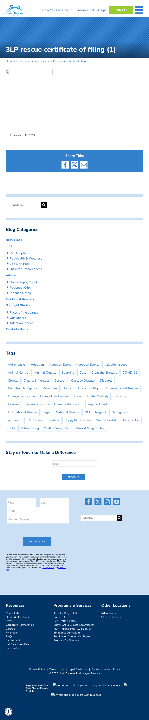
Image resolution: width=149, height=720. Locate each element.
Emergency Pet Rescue (122, 388)
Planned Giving (20, 293)
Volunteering (30, 428)
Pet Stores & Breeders (43, 420)
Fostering (120, 396)
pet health (15, 420)
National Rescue (67, 412)
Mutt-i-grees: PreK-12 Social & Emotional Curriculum (72, 630)
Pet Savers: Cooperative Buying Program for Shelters (72, 638)
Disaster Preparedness (26, 269)
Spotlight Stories (18, 305)
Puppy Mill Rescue (78, 420)
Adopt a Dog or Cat (65, 613)
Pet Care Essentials (17, 644)
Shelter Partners (111, 617)
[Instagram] (107, 501)
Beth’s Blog (14, 240)
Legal (47, 412)
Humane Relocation (68, 404)
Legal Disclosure (77, 669)
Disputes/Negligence (23, 388)
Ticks (11, 428)
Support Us (61, 617)
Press (9, 621)
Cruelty (13, 380)
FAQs (9, 636)
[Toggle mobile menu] (139, 10)
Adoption (37, 365)
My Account (13, 640)
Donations (50, 388)
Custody (60, 380)
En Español (12, 648)
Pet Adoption (19, 253)
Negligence (120, 412)
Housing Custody (37, 404)
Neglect (100, 412)
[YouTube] (116, 501)
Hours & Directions (17, 617)
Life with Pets (19, 264)
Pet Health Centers (65, 621)
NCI (87, 412)
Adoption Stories (22, 323)
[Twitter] (97, 501)
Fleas (78, 396)
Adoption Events (87, 365)
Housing (14, 404)
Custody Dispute (83, 380)
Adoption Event (60, 365)
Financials (12, 632)
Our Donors (18, 318)
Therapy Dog (130, 420)
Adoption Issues (116, 365)
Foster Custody (97, 396)
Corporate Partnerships (20, 625)
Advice (11, 275)
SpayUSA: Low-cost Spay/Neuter (74, 625)
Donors (68, 388)
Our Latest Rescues (20, 299)
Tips (9, 246)
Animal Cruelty (45, 372)
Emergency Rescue (21, 396)
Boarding (68, 372)
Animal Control (18, 372)
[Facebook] (88, 501)
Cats (83, 372)
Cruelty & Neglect (36, 380)
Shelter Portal (106, 420)
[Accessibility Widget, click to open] (8, 711)
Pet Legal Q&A (20, 288)
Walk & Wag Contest (91, 428)
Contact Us (12, 613)
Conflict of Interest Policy (106, 669)
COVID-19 (130, 372)
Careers (10, 629)
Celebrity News (17, 329)
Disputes (106, 380)
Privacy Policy (37, 669)
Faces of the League (24, 312)
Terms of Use (56, 669)
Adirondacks (17, 365)
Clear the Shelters (104, 372)
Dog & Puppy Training (25, 282)
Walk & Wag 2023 (57, 428)
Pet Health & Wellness (26, 258)
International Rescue (22, 412)
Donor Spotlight (89, 388)
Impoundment (97, 404)
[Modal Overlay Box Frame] (74, 470)
